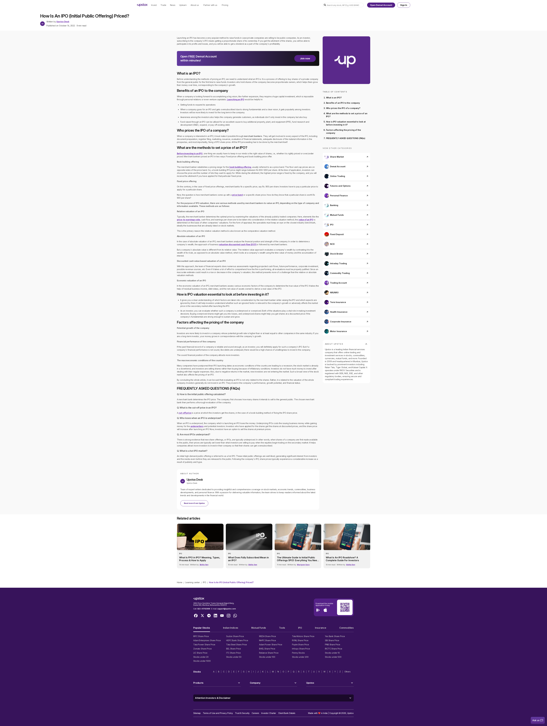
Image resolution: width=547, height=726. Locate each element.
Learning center (192, 582)
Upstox (350, 713)
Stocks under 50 (233, 657)
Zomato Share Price (202, 648)
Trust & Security (242, 713)
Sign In (403, 5)
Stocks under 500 (333, 657)
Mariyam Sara (303, 565)
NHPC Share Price (267, 640)
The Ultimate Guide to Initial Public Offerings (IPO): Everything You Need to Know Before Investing (297, 559)
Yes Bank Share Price (335, 636)
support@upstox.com (226, 609)
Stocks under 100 (267, 657)
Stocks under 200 (300, 657)
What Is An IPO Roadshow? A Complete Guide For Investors (342, 559)
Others (347, 671)
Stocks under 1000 (202, 661)
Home (179, 582)
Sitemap (197, 713)
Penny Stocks (298, 653)
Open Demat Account (381, 5)
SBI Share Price (332, 640)
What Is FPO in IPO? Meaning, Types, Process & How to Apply (199, 559)
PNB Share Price (332, 644)
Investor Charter (268, 713)
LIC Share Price (200, 653)
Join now (305, 58)
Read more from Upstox (194, 503)
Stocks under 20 (201, 657)
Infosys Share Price (301, 648)
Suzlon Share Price (235, 636)
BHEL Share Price (267, 648)
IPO (204, 582)
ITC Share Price (233, 653)
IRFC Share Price (201, 636)
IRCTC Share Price (333, 648)
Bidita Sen (204, 565)
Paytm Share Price (300, 644)
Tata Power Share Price (204, 644)
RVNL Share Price (300, 640)
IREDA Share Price (267, 636)
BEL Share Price (233, 648)
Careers (255, 713)
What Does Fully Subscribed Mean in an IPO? (248, 559)
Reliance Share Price (268, 653)
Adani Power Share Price (270, 644)
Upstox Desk (62, 22)
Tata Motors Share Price (303, 636)
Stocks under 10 (332, 653)
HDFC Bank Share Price (237, 640)
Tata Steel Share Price (236, 644)
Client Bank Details (286, 713)
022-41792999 (203, 609)
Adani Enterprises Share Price (207, 640)
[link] (200, 546)
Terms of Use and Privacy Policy (218, 713)
